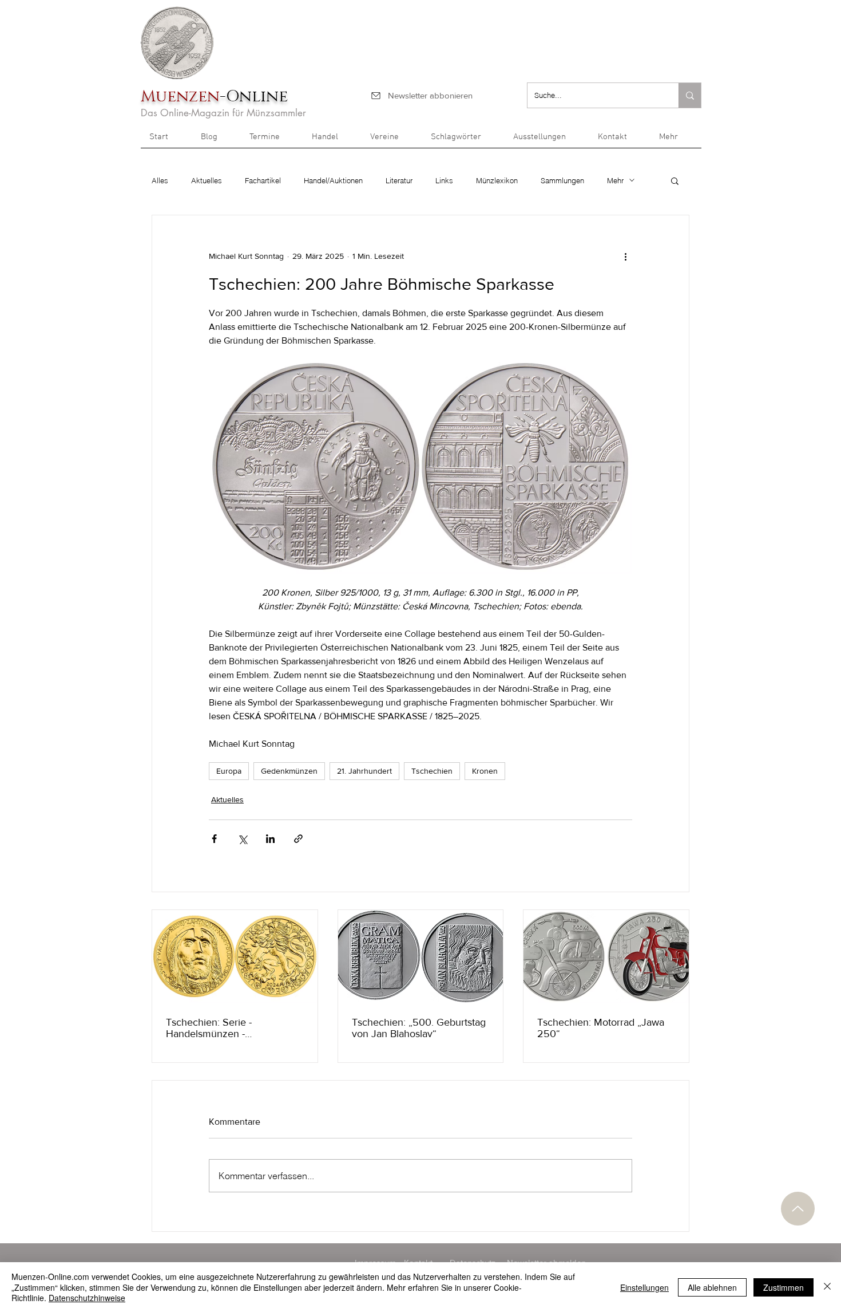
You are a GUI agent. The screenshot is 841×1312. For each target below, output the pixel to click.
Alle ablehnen (712, 1287)
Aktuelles (206, 180)
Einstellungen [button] (644, 1287)
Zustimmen (783, 1287)
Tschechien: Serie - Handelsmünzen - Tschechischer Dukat (213, 1027)
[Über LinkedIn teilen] (270, 838)
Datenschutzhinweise (87, 1297)
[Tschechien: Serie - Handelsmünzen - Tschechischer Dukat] (235, 956)
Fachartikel (263, 180)
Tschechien (432, 770)
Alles (160, 180)
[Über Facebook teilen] (214, 838)
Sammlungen (562, 180)
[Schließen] (827, 1287)
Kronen (485, 770)
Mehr (615, 180)
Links (444, 180)
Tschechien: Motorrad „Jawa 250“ (600, 1027)
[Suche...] (690, 95)
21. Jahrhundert (364, 770)
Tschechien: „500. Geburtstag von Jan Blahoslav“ (419, 1027)
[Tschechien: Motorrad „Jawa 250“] (606, 956)
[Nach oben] (798, 1209)
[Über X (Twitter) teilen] (242, 838)
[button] (675, 141)
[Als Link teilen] (298, 838)
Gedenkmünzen (289, 770)
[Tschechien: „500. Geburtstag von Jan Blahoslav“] (420, 956)
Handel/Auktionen (333, 180)
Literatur (399, 180)
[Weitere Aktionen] (625, 256)
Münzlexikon (497, 180)
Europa (228, 770)
